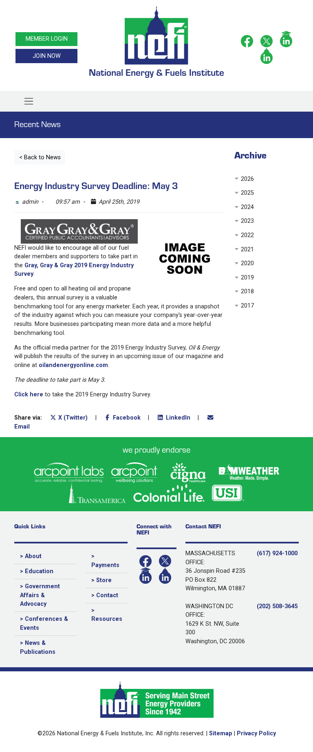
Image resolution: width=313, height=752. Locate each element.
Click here (28, 394)
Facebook (126, 417)
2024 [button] (247, 207)
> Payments (105, 561)
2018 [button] (247, 291)
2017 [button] (247, 305)
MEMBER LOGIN (47, 38)
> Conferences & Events (44, 623)
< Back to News (40, 157)
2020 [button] (247, 263)
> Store (101, 580)
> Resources (106, 615)
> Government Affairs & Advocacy (40, 595)
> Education (36, 571)
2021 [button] (247, 249)
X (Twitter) (72, 417)
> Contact (104, 595)
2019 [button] (247, 277)
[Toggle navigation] (29, 101)
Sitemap (220, 733)
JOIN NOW (47, 56)
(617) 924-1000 (277, 553)
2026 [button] (247, 179)
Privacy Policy (256, 733)
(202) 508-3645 (277, 606)
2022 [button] (247, 235)
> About (31, 556)
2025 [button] (247, 192)
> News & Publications (37, 647)
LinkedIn (177, 417)
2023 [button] (247, 221)
